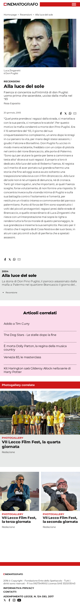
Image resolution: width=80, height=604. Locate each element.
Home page (10, 14)
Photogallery (12, 437)
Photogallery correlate (18, 385)
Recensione (11, 292)
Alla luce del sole (19, 275)
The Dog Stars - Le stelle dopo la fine (30, 335)
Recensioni (26, 14)
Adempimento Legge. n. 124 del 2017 (28, 596)
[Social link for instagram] (14, 600)
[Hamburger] (74, 4)
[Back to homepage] (13, 574)
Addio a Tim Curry (17, 323)
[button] (61, 113)
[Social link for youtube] (19, 600)
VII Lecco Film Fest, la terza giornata (19, 520)
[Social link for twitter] (4, 600)
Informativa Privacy (18, 587)
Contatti (9, 591)
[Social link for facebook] (9, 600)
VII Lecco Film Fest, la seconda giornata (60, 520)
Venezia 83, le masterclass (22, 357)
